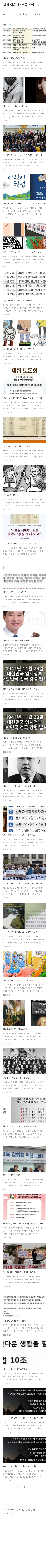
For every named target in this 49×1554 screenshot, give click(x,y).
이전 (15, 1487)
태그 (12, 14)
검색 (38, 5)
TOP (44, 1511)
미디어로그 (24, 14)
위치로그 (38, 14)
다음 (33, 1487)
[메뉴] (44, 5)
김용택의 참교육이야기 (20, 5)
